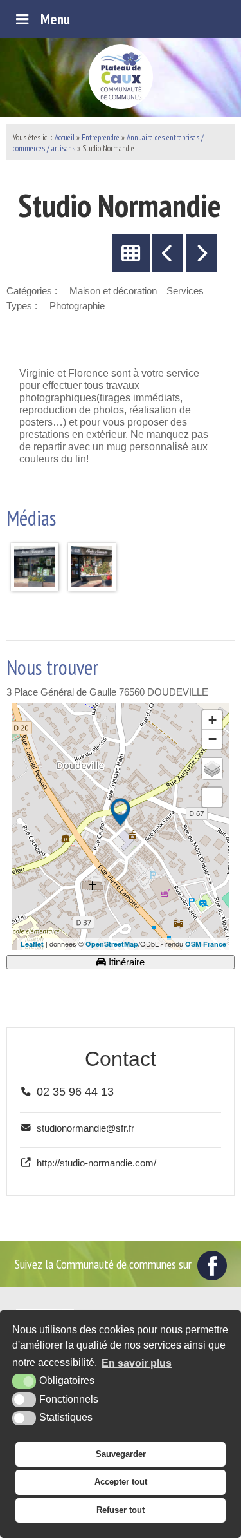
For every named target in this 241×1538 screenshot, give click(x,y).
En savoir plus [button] (137, 1363)
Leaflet (32, 944)
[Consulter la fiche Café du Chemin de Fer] (201, 253)
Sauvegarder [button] (121, 1454)
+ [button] (212, 720)
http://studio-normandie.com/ (96, 1163)
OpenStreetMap (111, 944)
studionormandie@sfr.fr (85, 1128)
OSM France (205, 944)
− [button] (212, 739)
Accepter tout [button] (120, 1481)
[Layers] (212, 768)
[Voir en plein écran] (212, 797)
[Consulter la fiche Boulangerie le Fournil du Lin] (167, 253)
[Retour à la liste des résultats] (131, 253)
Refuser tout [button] (120, 1510)
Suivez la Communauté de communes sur (104, 1264)
